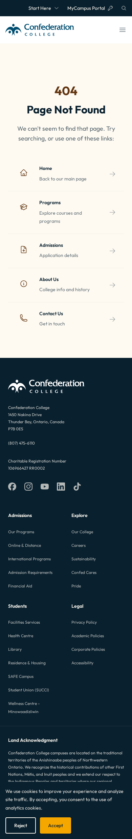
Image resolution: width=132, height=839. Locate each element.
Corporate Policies (88, 649)
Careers (78, 545)
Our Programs (21, 531)
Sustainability (83, 558)
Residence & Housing (27, 662)
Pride (76, 585)
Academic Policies (87, 635)
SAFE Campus (21, 676)
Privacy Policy (84, 622)
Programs (50, 202)
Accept (55, 825)
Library (15, 649)
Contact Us (51, 313)
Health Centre (20, 635)
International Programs (29, 558)
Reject (20, 825)
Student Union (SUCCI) (28, 689)
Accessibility (82, 662)
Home (45, 168)
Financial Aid (20, 585)
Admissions (51, 245)
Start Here (39, 8)
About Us (49, 279)
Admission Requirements (30, 572)
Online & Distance (24, 545)
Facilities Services (24, 622)
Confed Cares (83, 572)
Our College (82, 531)
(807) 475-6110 (21, 443)
